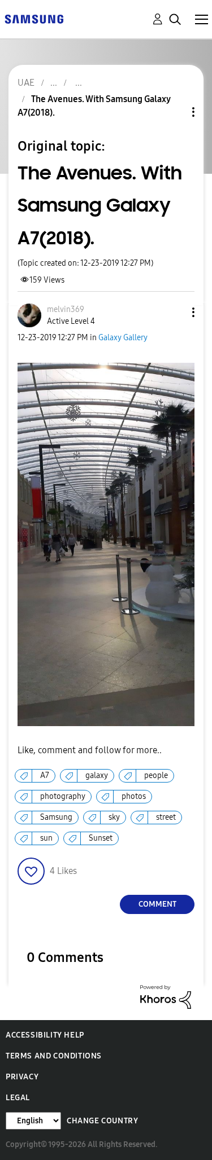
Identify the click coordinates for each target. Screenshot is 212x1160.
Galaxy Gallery (123, 337)
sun (46, 838)
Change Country (102, 1121)
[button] (174, 312)
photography (62, 796)
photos (134, 796)
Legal (18, 1097)
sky (114, 817)
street (166, 817)
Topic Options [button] (174, 112)
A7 (44, 775)
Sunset (101, 838)
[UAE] (34, 18)
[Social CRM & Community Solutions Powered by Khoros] (165, 996)
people (156, 775)
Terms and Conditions (54, 1056)
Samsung (56, 817)
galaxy (96, 775)
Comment (157, 904)
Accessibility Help (45, 1035)
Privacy (22, 1077)
